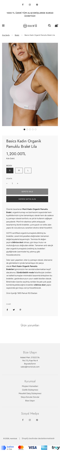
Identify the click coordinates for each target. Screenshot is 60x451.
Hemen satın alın (27, 199)
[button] (24, 129)
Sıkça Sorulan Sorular (30, 397)
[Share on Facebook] (7, 309)
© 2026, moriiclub (10, 438)
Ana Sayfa (5, 35)
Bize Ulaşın (30, 400)
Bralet (17, 35)
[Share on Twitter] (14, 309)
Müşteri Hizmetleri (30, 386)
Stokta (9, 179)
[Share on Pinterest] (20, 309)
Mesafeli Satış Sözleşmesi (30, 393)
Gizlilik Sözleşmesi (30, 390)
